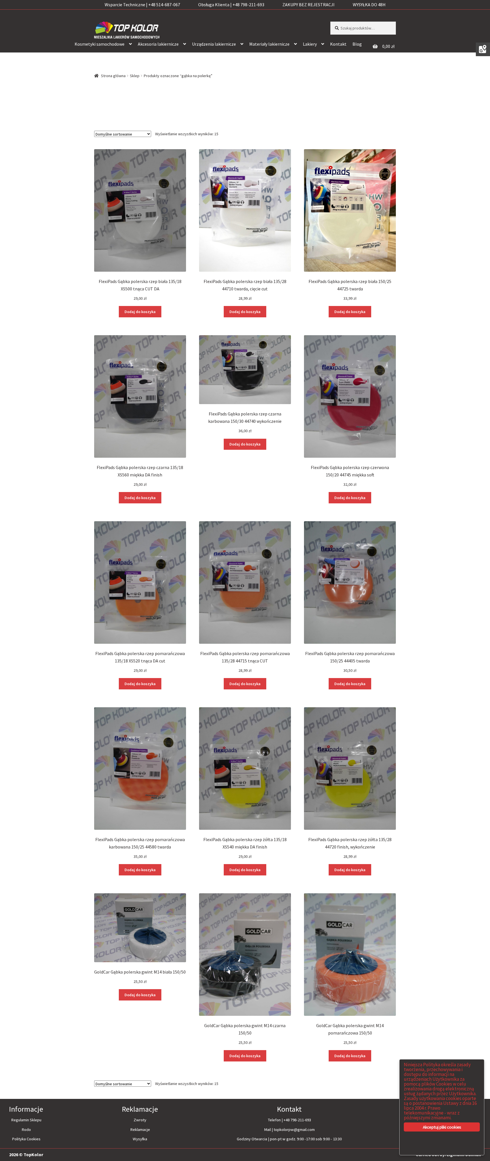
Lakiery (310, 44)
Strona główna (113, 75)
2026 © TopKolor (26, 1154)
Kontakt (338, 44)
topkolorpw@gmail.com (294, 1129)
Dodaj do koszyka (140, 311)
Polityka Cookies (26, 1138)
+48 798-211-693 (297, 1119)
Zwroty (140, 1119)
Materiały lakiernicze (269, 44)
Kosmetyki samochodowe (99, 44)
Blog (357, 44)
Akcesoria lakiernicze (158, 44)
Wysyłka (140, 1138)
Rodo (26, 1129)
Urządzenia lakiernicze (214, 44)
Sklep (135, 75)
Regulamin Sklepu (26, 1119)
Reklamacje (140, 1129)
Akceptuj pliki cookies (442, 1127)
